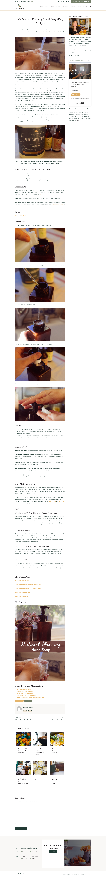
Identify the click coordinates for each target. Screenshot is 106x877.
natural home (52, 501)
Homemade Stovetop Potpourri (55, 750)
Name (17, 823)
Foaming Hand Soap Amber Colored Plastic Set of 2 (28, 588)
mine (41, 194)
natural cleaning (19, 700)
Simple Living (35, 856)
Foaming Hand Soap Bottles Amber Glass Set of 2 (28, 584)
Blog (79, 6)
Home (41, 6)
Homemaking (35, 851)
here (77, 120)
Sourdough (25, 851)
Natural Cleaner (36, 16)
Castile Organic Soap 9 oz (21, 596)
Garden (24, 856)
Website (52, 823)
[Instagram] (61, 1)
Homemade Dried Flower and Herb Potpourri (23, 750)
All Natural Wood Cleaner (24, 689)
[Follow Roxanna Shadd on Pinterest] (31, 711)
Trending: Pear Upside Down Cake (81, 1)
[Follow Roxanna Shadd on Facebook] (24, 711)
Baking (33, 858)
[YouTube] (66, 1)
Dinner (24, 854)
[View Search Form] (90, 6)
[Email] (69, 1)
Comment (18, 805)
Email (34, 823)
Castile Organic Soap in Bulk (22, 592)
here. (84, 55)
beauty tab (61, 501)
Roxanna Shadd (31, 26)
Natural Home (44, 16)
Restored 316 (88, 874)
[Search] (88, 60)
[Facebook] (59, 1)
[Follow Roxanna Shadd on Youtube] (29, 711)
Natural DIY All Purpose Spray (25, 693)
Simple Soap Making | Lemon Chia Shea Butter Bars (30, 697)
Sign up (31, 1)
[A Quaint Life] (19, 7)
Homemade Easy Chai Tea (58, 718)
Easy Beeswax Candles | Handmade (26, 695)
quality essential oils (58, 204)
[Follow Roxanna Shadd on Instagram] (26, 711)
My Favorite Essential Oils (22, 580)
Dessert (34, 854)
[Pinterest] (64, 1)
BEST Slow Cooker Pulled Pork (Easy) (24, 718)
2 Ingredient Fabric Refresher (25, 691)
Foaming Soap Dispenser (21, 215)
